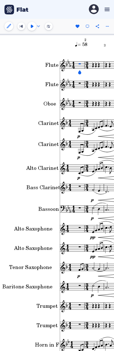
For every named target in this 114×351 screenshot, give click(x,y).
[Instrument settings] (8, 26)
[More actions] (107, 26)
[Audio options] (38, 26)
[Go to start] (21, 26)
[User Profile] (94, 9)
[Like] (77, 26)
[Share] (97, 26)
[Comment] (87, 26)
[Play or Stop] (31, 26)
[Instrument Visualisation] (49, 26)
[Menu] (106, 9)
